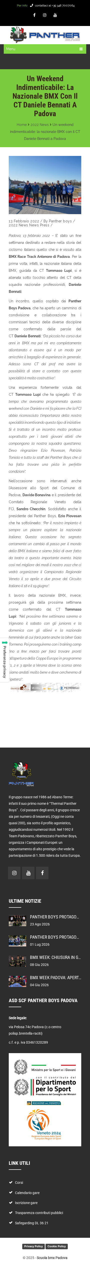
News (34, 225)
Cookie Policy (57, 1246)
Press (45, 225)
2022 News (39, 125)
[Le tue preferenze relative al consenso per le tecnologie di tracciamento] (5, 660)
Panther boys (60, 221)
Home (22, 125)
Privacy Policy (33, 1246)
